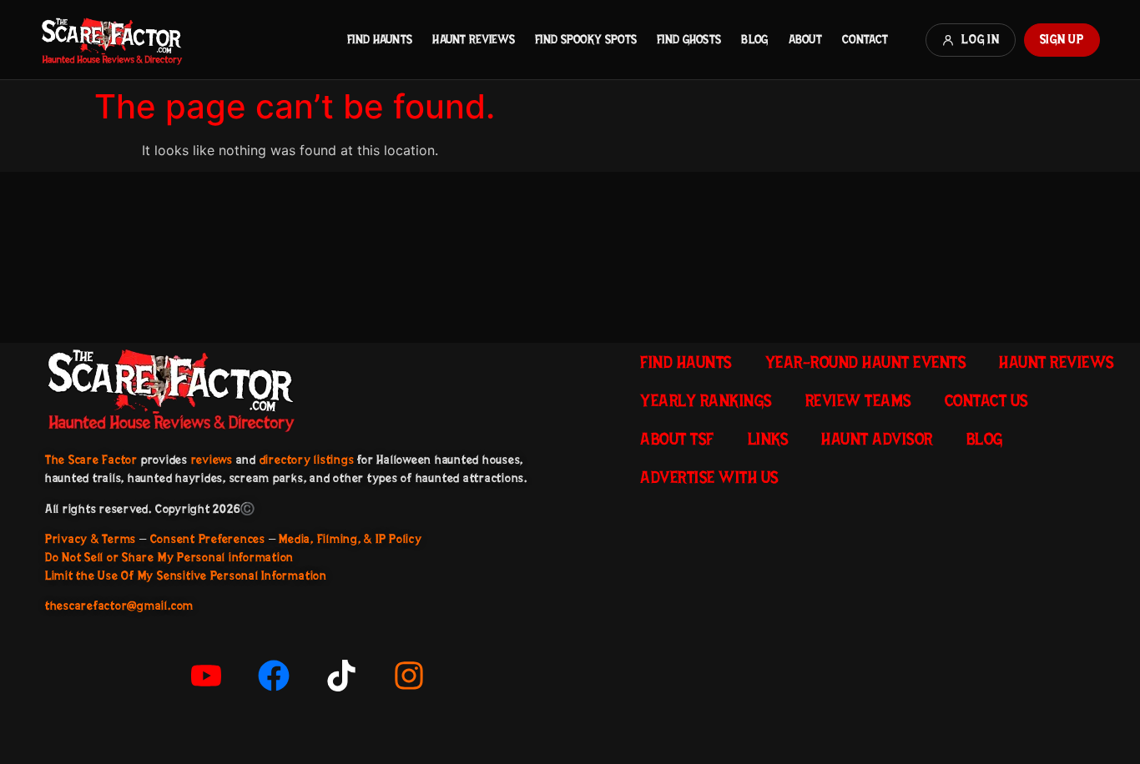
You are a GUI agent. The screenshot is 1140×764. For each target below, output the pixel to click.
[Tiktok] (341, 675)
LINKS (768, 439)
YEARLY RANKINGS (706, 400)
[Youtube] (206, 675)
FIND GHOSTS (689, 39)
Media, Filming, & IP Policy (350, 538)
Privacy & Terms (90, 538)
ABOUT (805, 39)
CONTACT (865, 39)
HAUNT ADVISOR (877, 439)
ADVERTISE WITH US (709, 477)
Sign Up (1062, 39)
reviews (212, 459)
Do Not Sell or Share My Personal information (169, 557)
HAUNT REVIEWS (473, 39)
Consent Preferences (207, 538)
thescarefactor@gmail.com (119, 605)
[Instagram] (409, 675)
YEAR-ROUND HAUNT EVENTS (865, 362)
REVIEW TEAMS (858, 400)
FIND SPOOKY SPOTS (586, 39)
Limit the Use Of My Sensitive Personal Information (186, 575)
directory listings (307, 459)
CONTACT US (986, 400)
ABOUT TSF (677, 439)
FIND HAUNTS (379, 39)
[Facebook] (273, 675)
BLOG (754, 39)
